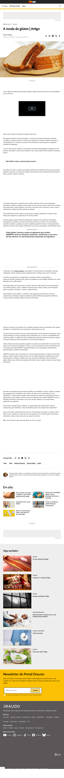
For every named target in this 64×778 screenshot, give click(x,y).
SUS (28, 721)
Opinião (10, 728)
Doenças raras (26, 717)
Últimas (5, 728)
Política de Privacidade (32, 768)
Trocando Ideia (39, 728)
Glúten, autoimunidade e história (25, 161)
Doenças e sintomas (15, 717)
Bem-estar (6, 717)
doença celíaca (19, 271)
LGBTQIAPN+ (40, 717)
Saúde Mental (22, 721)
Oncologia (6, 721)
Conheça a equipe (19, 768)
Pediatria (56, 717)
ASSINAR (35, 690)
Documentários (29, 728)
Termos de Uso (44, 768)
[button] (46, 36)
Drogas (34, 717)
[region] (15, 189)
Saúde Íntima (13, 721)
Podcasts (21, 728)
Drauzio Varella (7, 35)
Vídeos (16, 728)
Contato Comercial (8, 768)
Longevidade (49, 717)
